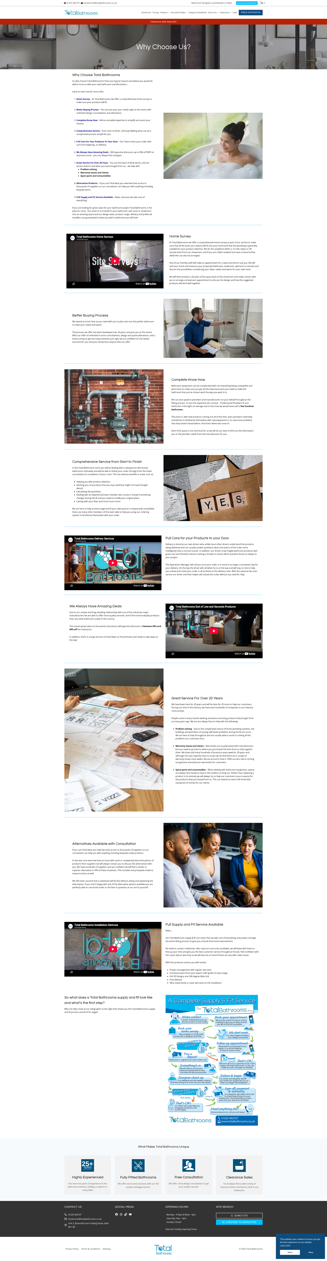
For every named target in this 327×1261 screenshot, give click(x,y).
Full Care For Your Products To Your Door (97, 141)
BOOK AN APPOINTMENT (246, 3)
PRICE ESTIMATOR (250, 12)
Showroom (146, 12)
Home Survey (83, 99)
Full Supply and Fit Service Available (94, 197)
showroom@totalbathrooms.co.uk (84, 1219)
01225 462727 (74, 1214)
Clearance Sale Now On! (163, 21)
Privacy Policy (72, 1248)
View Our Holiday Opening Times (181, 1229)
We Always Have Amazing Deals (92, 152)
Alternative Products (86, 183)
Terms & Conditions (90, 1248)
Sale (235, 12)
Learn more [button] (285, 1245)
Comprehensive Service (88, 130)
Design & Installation (198, 12)
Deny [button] (311, 1252)
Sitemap (107, 1248)
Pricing (156, 12)
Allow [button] (290, 1252)
